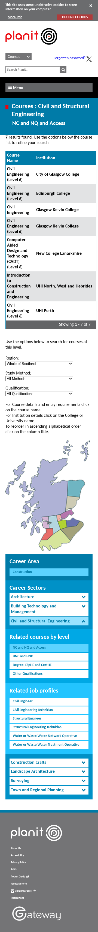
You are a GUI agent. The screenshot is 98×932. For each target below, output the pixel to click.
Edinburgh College (53, 193)
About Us (16, 848)
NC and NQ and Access (29, 647)
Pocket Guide (18, 877)
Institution (45, 158)
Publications (17, 898)
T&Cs (14, 869)
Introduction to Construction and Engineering (19, 286)
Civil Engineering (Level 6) (18, 174)
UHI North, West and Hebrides (64, 286)
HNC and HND (23, 656)
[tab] (49, 597)
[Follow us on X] (89, 58)
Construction (22, 572)
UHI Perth (45, 311)
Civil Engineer (23, 701)
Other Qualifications (27, 674)
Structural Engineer (27, 718)
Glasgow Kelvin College (57, 210)
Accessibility (17, 855)
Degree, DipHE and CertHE (32, 665)
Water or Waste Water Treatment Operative (46, 745)
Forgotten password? (69, 58)
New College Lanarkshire (59, 253)
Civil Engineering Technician (33, 710)
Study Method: (18, 373)
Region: (12, 358)
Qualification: (17, 388)
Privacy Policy (18, 862)
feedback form (19, 884)
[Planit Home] (31, 48)
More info (15, 17)
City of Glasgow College (57, 174)
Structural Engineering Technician (37, 727)
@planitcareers (23, 891)
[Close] (91, 5)
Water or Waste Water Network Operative (45, 736)
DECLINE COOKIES (75, 17)
